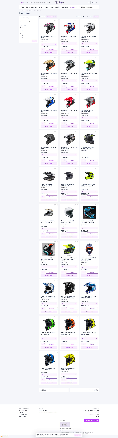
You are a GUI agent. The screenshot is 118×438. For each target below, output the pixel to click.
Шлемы (35, 10)
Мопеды (46, 7)
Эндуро (28, 7)
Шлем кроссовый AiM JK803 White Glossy (67, 221)
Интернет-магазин (25, 10)
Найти (34, 41)
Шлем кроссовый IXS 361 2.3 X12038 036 (68, 333)
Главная (22, 7)
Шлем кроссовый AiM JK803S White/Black (47, 185)
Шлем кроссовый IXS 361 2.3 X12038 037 (48, 333)
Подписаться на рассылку (92, 420)
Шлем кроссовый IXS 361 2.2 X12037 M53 (68, 368)
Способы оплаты (23, 414)
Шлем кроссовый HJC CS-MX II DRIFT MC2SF (88, 296)
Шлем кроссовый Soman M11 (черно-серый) (48, 221)
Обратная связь (22, 416)
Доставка (21, 412)
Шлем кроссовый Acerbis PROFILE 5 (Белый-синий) (48, 296)
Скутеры (51, 7)
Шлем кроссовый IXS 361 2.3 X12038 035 (88, 333)
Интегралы (43, 390)
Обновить (62, 430)
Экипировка (72, 7)
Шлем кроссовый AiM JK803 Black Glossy (67, 185)
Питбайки (57, 7)
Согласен (77, 435)
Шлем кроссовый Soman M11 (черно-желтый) (88, 185)
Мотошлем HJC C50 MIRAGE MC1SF (87, 111)
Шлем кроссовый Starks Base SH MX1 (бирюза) (88, 221)
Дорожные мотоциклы (36, 7)
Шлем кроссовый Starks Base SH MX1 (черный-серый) (47, 259)
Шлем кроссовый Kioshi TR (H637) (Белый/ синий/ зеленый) (68, 259)
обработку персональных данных (78, 432)
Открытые (95, 390)
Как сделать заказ (23, 410)
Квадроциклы (65, 7)
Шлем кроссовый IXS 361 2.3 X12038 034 (48, 368)
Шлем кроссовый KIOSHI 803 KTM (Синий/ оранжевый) (88, 259)
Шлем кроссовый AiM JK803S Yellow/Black (87, 148)
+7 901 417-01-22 (27, 2)
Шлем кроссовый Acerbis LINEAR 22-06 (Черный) (68, 296)
